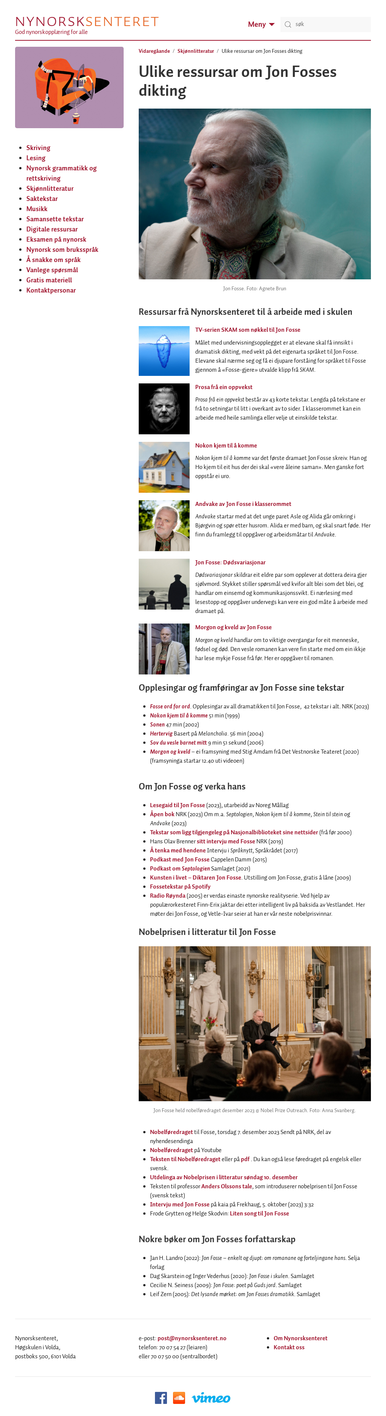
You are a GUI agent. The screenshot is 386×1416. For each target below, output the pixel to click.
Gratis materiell (49, 280)
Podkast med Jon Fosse (180, 859)
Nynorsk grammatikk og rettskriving (61, 173)
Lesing (36, 158)
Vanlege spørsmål (52, 270)
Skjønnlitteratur (50, 189)
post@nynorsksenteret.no (192, 1338)
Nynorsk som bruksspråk (62, 250)
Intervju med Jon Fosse (180, 1204)
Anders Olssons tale (226, 1186)
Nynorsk (86, 21)
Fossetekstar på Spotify (180, 887)
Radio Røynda (167, 896)
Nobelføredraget (171, 1132)
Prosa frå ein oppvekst (224, 387)
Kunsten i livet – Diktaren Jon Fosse (195, 878)
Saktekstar (42, 199)
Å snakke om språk (53, 260)
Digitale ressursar (52, 229)
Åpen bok (162, 814)
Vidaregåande (154, 51)
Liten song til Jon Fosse (259, 1213)
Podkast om (180, 869)
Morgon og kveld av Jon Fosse (233, 627)
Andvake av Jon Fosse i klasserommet (243, 504)
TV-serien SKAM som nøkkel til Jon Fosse (247, 330)
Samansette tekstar (55, 219)
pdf (245, 1159)
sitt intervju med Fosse (226, 841)
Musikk (36, 209)
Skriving (38, 148)
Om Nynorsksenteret (301, 1338)
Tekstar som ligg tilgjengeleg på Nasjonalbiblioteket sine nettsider (234, 832)
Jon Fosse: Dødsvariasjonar (230, 562)
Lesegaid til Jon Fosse (177, 805)
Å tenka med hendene (178, 850)
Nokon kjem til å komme (226, 446)
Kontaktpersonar (51, 290)
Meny (257, 24)
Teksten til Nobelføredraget (185, 1159)
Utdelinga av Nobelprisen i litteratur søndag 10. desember (224, 1177)
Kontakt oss (289, 1347)
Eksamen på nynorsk (56, 239)
